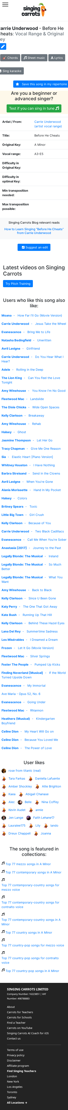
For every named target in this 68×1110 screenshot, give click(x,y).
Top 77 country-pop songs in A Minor (32, 971)
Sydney (11, 1097)
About (11, 1007)
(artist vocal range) (48, 126)
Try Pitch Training (17, 283)
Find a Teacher (16, 1022)
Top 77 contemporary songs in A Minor (33, 872)
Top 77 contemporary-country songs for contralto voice (30, 904)
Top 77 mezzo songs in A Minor (28, 864)
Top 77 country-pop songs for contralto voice (30, 960)
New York (13, 1081)
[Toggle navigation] (5, 4)
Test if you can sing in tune (32, 108)
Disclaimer (14, 1060)
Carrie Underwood (47, 122)
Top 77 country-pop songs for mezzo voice (33, 945)
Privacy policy (15, 1055)
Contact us (14, 1038)
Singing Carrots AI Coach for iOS (28, 1033)
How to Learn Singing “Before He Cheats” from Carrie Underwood (34, 231)
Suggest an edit (36, 247)
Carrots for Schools (19, 1017)
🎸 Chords (10, 58)
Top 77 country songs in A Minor (28, 932)
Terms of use (15, 1050)
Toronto (12, 1092)
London (12, 1076)
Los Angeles (14, 1087)
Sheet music (36, 58)
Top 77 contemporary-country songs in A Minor (31, 922)
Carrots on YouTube (19, 1028)
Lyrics (58, 58)
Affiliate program (18, 1065)
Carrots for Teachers (20, 1012)
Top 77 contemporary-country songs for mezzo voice (30, 887)
